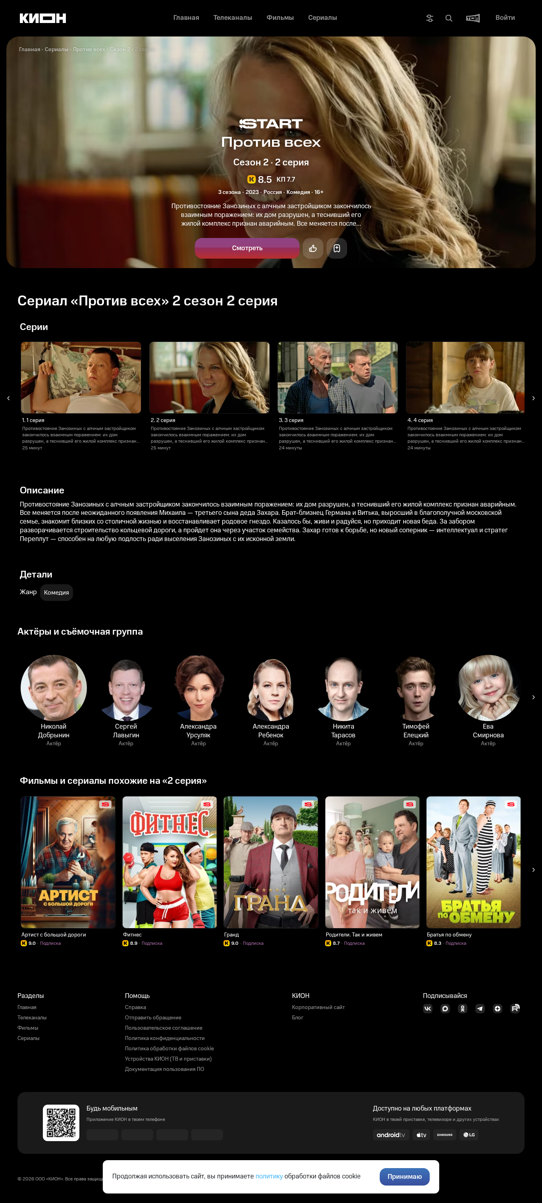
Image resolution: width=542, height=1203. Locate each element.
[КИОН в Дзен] (500, 1008)
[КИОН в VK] (430, 1008)
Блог (298, 1017)
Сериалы (56, 49)
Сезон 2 (120, 49)
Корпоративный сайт (318, 1007)
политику (269, 1176)
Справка (135, 1007)
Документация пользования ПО (164, 1069)
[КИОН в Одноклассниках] (465, 1008)
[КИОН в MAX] (447, 1008)
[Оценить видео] (313, 248)
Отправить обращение (153, 1017)
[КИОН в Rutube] (517, 1008)
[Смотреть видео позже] (337, 248)
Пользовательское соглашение (163, 1028)
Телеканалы (32, 1017)
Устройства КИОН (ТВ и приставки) (168, 1059)
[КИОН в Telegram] (482, 1008)
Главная (29, 49)
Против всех (89, 49)
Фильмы (27, 1028)
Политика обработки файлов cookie (169, 1048)
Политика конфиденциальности (165, 1038)
